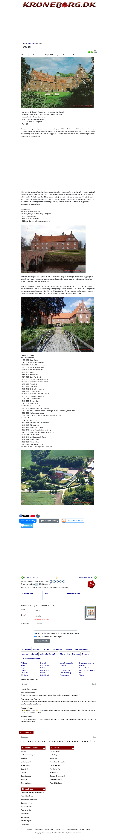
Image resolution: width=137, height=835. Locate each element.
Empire (23, 670)
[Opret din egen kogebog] (90, 613)
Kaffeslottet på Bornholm (29, 799)
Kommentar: (25, 623)
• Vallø (46, 593)
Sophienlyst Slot (26, 803)
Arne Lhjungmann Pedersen (30, 699)
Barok (23, 665)
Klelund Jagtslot (26, 820)
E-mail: (23, 615)
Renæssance (64, 675)
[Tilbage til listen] (56, 577)
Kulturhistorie (44, 675)
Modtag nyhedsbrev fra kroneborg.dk (49, 636)
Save (33, 516)
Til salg (81, 675)
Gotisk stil (24, 672)
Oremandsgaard (26, 783)
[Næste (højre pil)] (92, 51)
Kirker (42, 668)
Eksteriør (24, 779)
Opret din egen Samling (49, 520)
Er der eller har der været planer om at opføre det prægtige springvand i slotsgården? (50, 695)
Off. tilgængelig (65, 670)
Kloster (42, 672)
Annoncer (60, 829)
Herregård (43, 663)
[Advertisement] (10, 32)
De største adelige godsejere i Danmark (34, 792)
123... (94, 741)
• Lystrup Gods (27, 593)
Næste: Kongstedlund (86, 577)
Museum (63, 668)
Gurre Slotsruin (26, 806)
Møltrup (23, 751)
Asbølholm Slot (55, 769)
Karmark (24, 758)
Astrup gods (25, 824)
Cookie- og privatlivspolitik (81, 829)
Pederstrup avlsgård (28, 755)
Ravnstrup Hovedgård (57, 762)
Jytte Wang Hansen (28, 692)
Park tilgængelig (65, 672)
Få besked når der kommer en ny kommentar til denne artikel (57, 633)
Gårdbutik (24, 675)
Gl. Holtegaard (55, 755)
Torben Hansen (26, 717)
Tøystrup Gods (55, 751)
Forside (31, 43)
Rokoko (82, 665)
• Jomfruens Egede (73, 593)
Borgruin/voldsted (27, 668)
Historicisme (44, 665)
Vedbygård (53, 758)
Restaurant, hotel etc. (86, 663)
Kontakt (68, 829)
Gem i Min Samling (28, 520)
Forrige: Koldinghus (31, 577)
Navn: (23, 609)
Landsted (63, 665)
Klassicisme (44, 670)
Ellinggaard (53, 772)
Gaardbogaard (26, 776)
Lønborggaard (26, 762)
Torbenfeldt (25, 813)
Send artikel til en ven (74, 520)
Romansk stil (84, 668)
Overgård (24, 769)
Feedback (28, 525)
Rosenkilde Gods (56, 783)
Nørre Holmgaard (56, 779)
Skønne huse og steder (87, 670)
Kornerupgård (25, 765)
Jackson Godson (27, 708)
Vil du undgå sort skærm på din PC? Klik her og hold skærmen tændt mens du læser (53, 55)
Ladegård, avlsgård (66, 663)
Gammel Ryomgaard (57, 776)
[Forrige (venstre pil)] (89, 51)
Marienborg (25, 817)
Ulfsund (23, 772)
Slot (80, 672)
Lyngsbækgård (55, 765)
